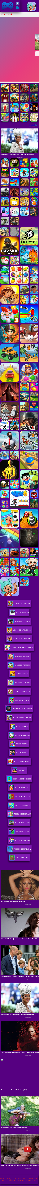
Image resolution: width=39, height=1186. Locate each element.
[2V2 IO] (5, 205)
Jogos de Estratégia (22, 630)
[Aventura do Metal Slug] (24, 205)
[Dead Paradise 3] (14, 92)
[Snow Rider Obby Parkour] (24, 176)
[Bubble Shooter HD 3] (34, 205)
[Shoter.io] (14, 111)
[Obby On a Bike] (14, 186)
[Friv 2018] (17, 4)
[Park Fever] (5, 121)
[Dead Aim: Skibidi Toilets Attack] (5, 111)
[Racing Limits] (5, 195)
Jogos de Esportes (22, 604)
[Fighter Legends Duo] (5, 166)
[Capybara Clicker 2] (5, 186)
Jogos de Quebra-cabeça (22, 647)
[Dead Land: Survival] (34, 92)
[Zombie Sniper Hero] (24, 186)
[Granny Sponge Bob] (14, 121)
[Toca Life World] (14, 176)
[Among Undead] (5, 101)
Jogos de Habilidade (22, 639)
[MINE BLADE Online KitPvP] (24, 121)
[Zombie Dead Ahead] (24, 101)
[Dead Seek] (34, 101)
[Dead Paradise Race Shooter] (14, 101)
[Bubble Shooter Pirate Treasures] (24, 111)
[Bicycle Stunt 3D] (34, 215)
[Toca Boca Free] (31, 10)
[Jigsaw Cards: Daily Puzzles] (34, 195)
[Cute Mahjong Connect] (34, 121)
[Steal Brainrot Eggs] (34, 166)
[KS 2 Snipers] (5, 225)
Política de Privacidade (16, 1180)
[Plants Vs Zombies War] (34, 186)
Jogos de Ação (22, 612)
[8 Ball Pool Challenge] (14, 166)
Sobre (4, 1180)
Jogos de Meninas (22, 656)
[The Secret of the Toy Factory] (34, 111)
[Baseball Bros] (5, 176)
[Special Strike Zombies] (14, 225)
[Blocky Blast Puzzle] (24, 166)
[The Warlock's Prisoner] (14, 195)
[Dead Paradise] (5, 92)
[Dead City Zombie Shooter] (24, 92)
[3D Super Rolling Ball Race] (14, 215)
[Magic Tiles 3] (5, 215)
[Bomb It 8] (24, 215)
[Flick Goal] (24, 195)
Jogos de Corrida (22, 621)
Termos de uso (31, 1180)
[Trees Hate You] (34, 176)
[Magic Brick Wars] (14, 205)
